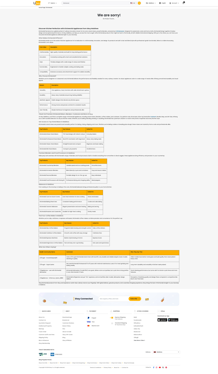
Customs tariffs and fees (46, 334)
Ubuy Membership (44, 343)
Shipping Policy (43, 337)
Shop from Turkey (116, 363)
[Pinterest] (166, 367)
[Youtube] (160, 367)
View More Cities (139, 340)
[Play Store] (173, 320)
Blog (64, 337)
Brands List (66, 320)
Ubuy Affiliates (67, 340)
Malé (135, 317)
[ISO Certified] (55, 354)
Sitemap (41, 329)
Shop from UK (53, 363)
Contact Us (42, 320)
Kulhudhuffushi (138, 326)
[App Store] (163, 320)
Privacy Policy (107, 367)
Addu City (137, 329)
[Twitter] (163, 367)
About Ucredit (67, 332)
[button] (151, 3)
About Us (41, 317)
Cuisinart (153, 117)
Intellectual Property (45, 326)
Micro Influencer (44, 340)
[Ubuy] (37, 3)
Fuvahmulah (137, 320)
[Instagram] (156, 367)
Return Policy (67, 326)
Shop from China (104, 363)
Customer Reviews (68, 323)
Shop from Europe (129, 363)
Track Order (42, 332)
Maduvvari (137, 332)
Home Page (42, 7)
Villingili (136, 337)
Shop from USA (43, 363)
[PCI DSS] (43, 354)
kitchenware (120, 31)
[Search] (139, 3)
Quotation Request (45, 323)
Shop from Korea (92, 363)
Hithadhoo (137, 323)
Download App (67, 317)
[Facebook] (154, 367)
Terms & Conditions (95, 367)
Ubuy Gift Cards (67, 334)
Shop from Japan (65, 363)
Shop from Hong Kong (78, 363)
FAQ (64, 329)
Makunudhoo (138, 334)
